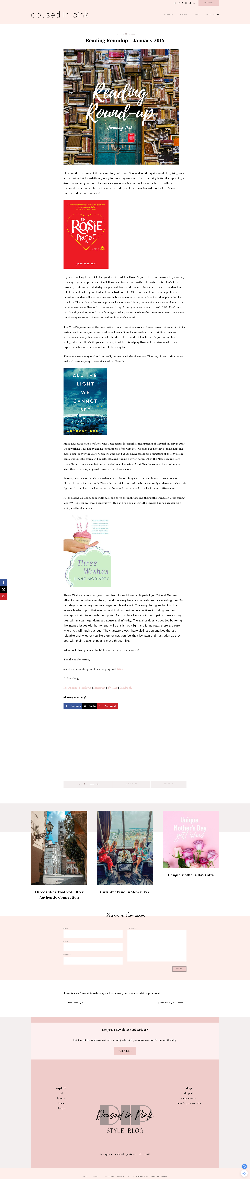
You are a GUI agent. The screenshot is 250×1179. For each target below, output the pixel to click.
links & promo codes (189, 1103)
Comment (132, 34)
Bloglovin (85, 687)
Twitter (112, 687)
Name (66, 928)
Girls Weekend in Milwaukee (125, 892)
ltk (140, 1154)
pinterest (131, 1154)
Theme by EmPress (159, 1176)
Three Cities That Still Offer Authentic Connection (59, 894)
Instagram (70, 687)
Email (67, 941)
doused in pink (60, 14)
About (86, 1176)
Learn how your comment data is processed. (134, 993)
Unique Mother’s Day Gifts (191, 875)
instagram (106, 1154)
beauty (61, 1098)
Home (197, 15)
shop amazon (188, 1098)
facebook (119, 1154)
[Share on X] (3, 589)
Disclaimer (109, 1176)
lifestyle (61, 1108)
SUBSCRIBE (125, 1050)
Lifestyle (211, 15)
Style (167, 15)
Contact (96, 1176)
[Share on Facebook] (3, 582)
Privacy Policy (124, 1176)
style (61, 1093)
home (61, 1103)
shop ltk (189, 1093)
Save (92, 784)
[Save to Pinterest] (3, 596)
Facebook (126, 687)
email (147, 1154)
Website (67, 955)
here (120, 669)
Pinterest (99, 687)
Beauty (184, 15)
